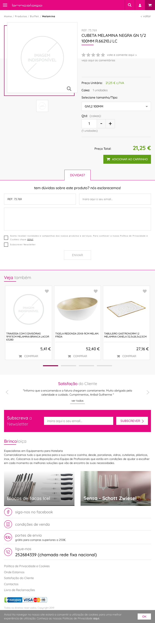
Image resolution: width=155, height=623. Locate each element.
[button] (50, 365)
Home (8, 16)
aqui (30, 239)
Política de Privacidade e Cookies (27, 566)
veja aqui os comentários (98, 60)
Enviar (77, 255)
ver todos (77, 400)
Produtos (21, 16)
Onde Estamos (14, 572)
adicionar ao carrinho (130, 159)
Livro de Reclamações (19, 590)
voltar (147, 16)
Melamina (48, 16)
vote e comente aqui (120, 54)
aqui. (96, 618)
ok (144, 616)
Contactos (11, 584)
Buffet (34, 16)
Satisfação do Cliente (19, 578)
